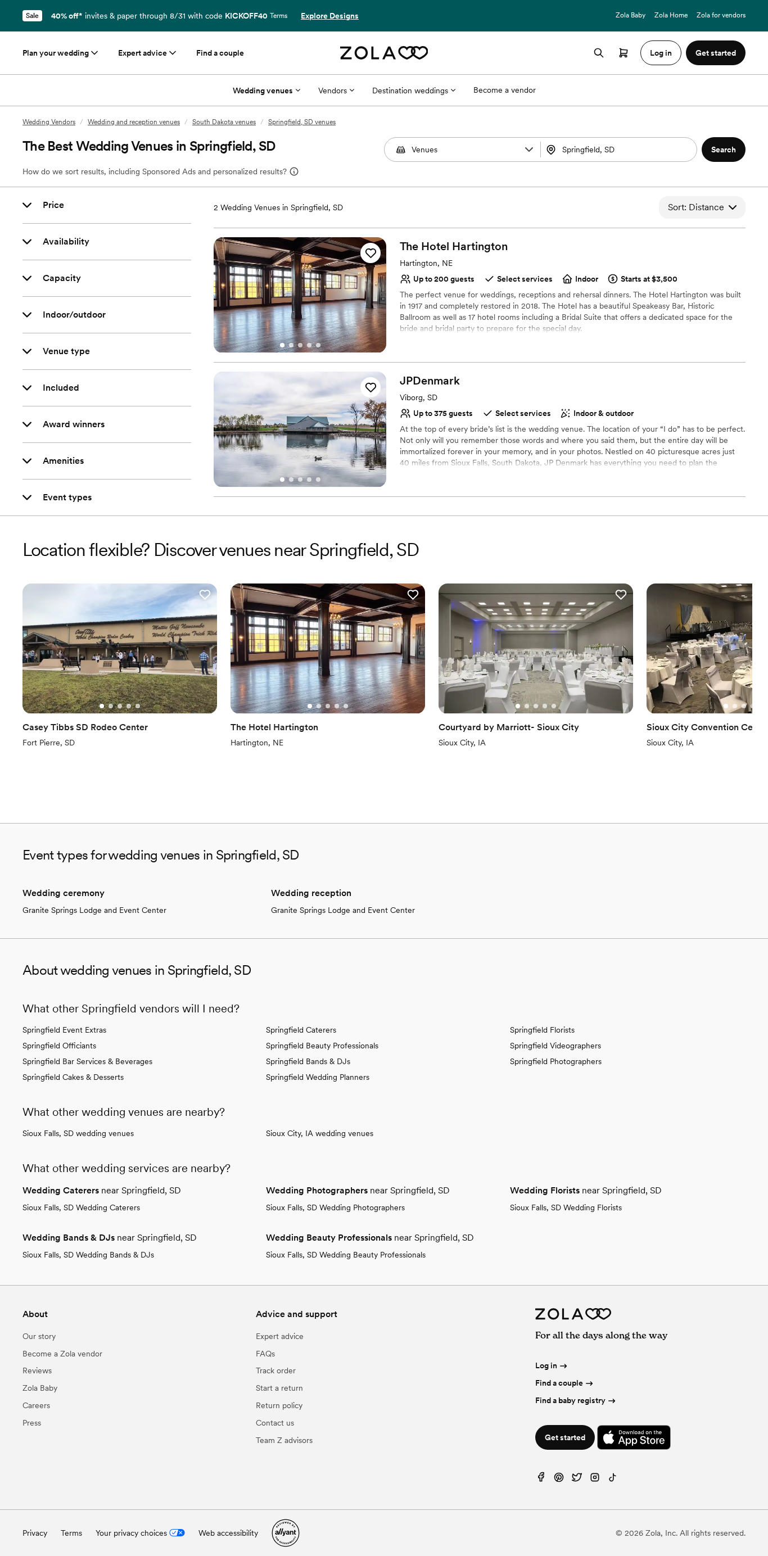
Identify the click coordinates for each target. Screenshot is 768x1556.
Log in (546, 1365)
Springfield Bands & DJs (308, 1061)
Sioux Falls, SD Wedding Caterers (81, 1207)
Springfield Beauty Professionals (322, 1045)
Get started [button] (715, 52)
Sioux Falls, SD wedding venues (78, 1133)
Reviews (37, 1370)
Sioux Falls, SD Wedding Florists (566, 1207)
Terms (278, 16)
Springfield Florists (542, 1029)
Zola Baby (630, 15)
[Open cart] (623, 52)
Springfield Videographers (555, 1045)
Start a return (279, 1387)
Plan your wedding (55, 52)
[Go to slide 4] (309, 345)
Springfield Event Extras (64, 1029)
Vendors (332, 90)
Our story (39, 1336)
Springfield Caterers (301, 1029)
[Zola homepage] (384, 53)
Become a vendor (504, 89)
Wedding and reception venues (134, 122)
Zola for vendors (721, 15)
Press (31, 1422)
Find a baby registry (570, 1400)
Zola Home (671, 15)
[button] (529, 149)
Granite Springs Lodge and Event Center (94, 910)
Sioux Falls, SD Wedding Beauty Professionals (346, 1254)
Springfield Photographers (556, 1061)
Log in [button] (661, 52)
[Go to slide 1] (282, 345)
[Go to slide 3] (300, 345)
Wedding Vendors (48, 122)
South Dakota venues (224, 122)
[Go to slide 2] (291, 345)
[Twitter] (576, 1479)
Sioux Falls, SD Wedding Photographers (335, 1207)
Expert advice (142, 52)
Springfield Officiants (59, 1045)
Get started (565, 1437)
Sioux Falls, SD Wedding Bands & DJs (88, 1254)
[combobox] (620, 149)
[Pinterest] (558, 1479)
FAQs (265, 1353)
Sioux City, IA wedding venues (319, 1133)
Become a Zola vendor (62, 1353)
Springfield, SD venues (302, 122)
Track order (276, 1370)
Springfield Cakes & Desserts (73, 1077)
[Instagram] (594, 1479)
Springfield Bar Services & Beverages (87, 1061)
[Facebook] (540, 1479)
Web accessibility (228, 1532)
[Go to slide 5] (318, 345)
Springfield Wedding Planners (317, 1077)
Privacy (34, 1532)
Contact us (275, 1422)
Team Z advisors (284, 1440)
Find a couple (220, 52)
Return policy (279, 1405)
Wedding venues (263, 90)
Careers (36, 1405)
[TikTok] (612, 1479)
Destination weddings (410, 90)
